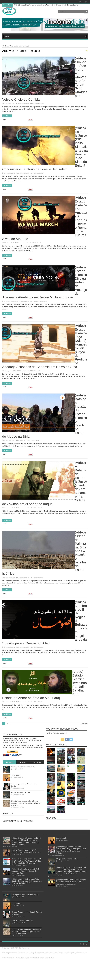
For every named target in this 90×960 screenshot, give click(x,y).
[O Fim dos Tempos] (9, 14)
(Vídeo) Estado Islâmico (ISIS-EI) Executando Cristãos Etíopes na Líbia (26, 851)
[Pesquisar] (86, 11)
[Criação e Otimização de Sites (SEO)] (45, 30)
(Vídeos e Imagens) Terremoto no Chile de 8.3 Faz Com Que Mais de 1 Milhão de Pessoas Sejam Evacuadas (27, 861)
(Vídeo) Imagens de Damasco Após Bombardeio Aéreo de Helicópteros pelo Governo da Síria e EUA (27, 881)
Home (7, 46)
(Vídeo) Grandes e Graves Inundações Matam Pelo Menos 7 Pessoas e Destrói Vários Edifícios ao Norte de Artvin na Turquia (26, 841)
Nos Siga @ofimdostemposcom (62, 729)
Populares (23, 762)
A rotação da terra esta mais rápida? (23, 767)
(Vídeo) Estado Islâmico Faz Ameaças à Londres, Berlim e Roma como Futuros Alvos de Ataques (71, 882)
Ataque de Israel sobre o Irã (20, 792)
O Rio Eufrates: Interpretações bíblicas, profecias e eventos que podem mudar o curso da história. (26, 803)
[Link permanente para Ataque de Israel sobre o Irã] (6, 798)
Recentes (9, 762)
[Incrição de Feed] (87, 51)
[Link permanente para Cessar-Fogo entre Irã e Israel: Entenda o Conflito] (6, 789)
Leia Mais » (7, 116)
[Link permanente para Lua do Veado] (6, 781)
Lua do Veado (15, 775)
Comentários (37, 762)
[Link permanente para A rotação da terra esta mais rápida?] (6, 772)
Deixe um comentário (23, 103)
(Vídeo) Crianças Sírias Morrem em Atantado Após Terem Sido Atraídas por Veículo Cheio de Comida (46, 5)
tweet (4, 119)
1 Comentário (22, 370)
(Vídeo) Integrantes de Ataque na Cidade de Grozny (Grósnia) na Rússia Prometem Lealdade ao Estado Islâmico (71, 850)
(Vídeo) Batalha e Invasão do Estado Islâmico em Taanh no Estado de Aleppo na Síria (26, 871)
